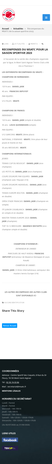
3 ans (6, 44)
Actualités (18, 29)
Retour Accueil (9, 325)
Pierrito (34, 44)
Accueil (5, 29)
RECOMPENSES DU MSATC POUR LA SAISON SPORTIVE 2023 (25, 51)
